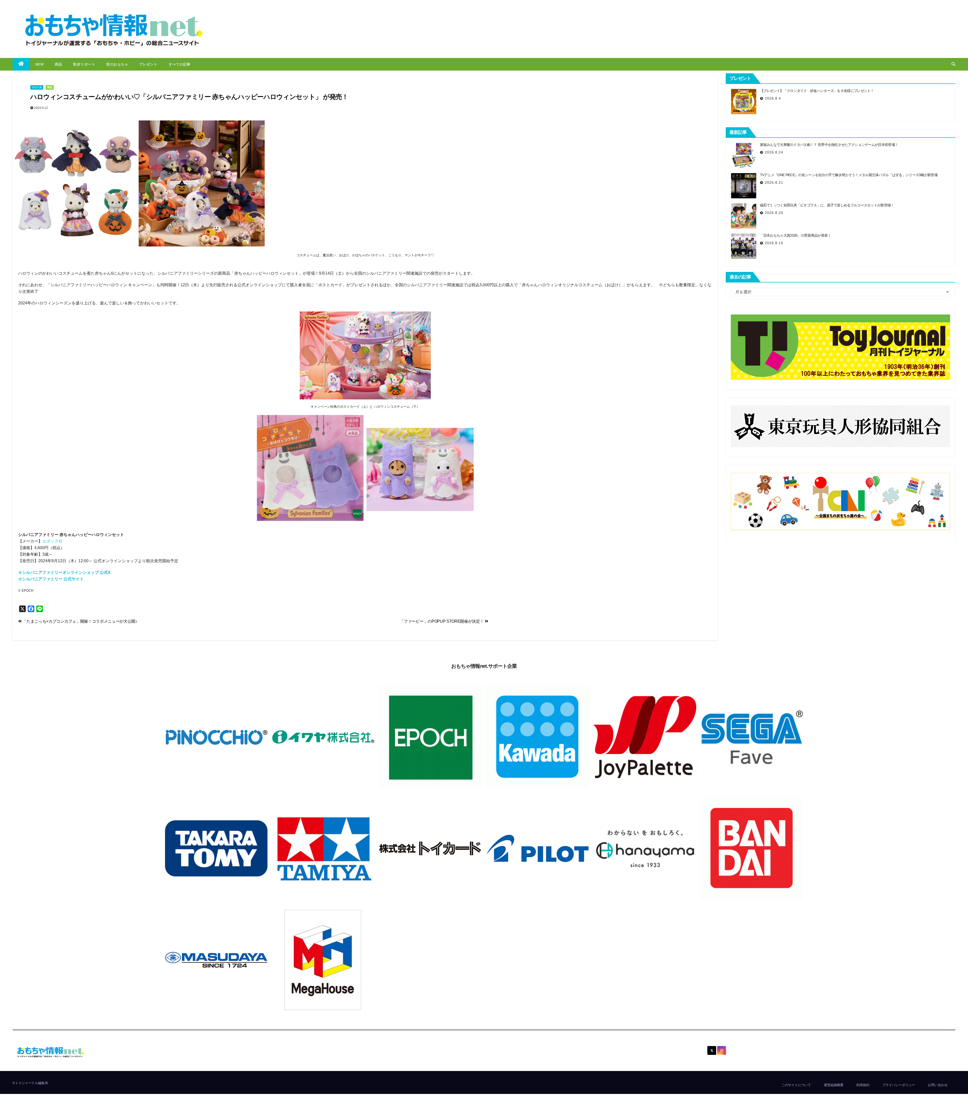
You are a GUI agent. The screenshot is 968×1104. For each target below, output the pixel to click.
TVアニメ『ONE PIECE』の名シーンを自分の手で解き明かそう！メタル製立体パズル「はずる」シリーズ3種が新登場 (848, 175)
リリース (37, 87)
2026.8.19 (774, 243)
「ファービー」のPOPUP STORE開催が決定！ (442, 621)
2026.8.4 (773, 98)
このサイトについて (796, 1085)
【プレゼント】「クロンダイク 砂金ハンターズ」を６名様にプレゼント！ (817, 91)
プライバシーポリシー (898, 1085)
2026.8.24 (774, 152)
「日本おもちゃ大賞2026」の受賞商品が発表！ (795, 235)
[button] (953, 64)
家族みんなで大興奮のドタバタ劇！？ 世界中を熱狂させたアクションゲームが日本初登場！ (829, 145)
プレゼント (148, 64)
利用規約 (862, 1085)
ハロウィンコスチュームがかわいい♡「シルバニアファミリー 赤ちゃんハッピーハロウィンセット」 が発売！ (189, 97)
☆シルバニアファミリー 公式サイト (51, 579)
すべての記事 (180, 64)
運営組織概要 (833, 1085)
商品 (58, 64)
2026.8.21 (774, 182)
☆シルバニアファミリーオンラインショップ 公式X (64, 572)
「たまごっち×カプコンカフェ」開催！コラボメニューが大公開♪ (79, 621)
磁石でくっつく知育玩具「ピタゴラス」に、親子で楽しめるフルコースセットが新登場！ (827, 205)
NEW (39, 64)
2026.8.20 (774, 213)
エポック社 (52, 541)
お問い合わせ (938, 1085)
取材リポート (84, 64)
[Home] (21, 64)
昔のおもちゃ (117, 64)
